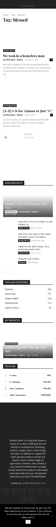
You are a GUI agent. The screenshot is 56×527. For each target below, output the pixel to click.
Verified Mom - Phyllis (13, 59)
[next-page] (10, 272)
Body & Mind (9, 50)
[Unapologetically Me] (28, 4)
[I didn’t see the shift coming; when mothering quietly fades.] (9, 249)
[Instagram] (15, 491)
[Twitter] (24, 499)
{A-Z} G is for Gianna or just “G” (27, 111)
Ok (28, 522)
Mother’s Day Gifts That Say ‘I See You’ (26, 205)
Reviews (22, 262)
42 (51, 60)
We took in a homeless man (24, 55)
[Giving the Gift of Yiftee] (9, 261)
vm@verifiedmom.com (34, 483)
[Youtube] (32, 499)
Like (49, 375)
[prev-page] (5, 272)
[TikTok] (47, 491)
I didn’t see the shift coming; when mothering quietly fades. (33, 248)
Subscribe (46, 395)
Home (6, 15)
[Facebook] (6, 491)
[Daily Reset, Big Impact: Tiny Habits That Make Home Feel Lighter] (9, 237)
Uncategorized (10, 105)
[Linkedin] (23, 491)
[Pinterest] (39, 491)
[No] (52, 515)
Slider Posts (24, 228)
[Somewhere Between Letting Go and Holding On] (9, 224)
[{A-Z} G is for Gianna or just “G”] (28, 94)
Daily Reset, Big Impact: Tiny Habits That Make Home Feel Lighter (34, 235)
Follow (47, 382)
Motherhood (11, 212)
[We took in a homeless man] (28, 39)
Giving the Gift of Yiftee (29, 258)
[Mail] (31, 491)
